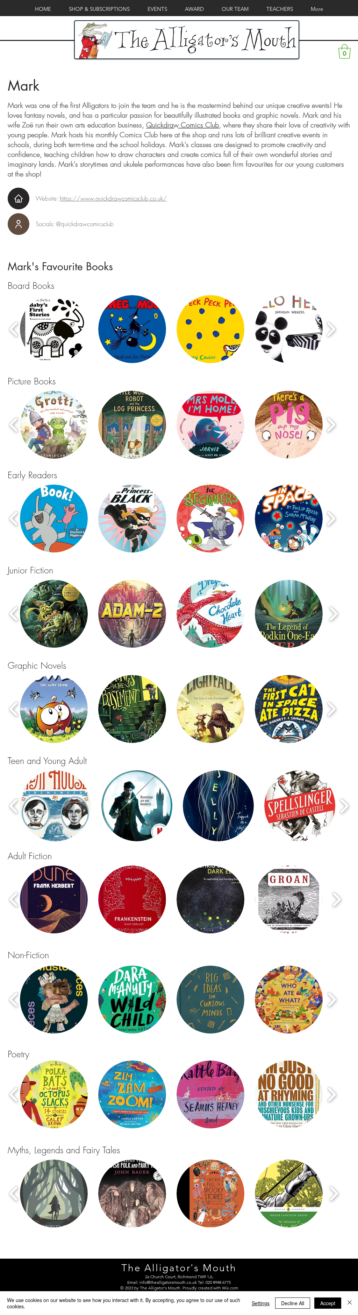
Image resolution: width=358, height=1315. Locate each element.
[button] (344, 51)
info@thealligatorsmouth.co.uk (168, 1282)
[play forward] (331, 329)
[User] (18, 224)
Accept (327, 1303)
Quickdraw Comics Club (182, 125)
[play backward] (14, 329)
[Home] (18, 198)
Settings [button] (261, 1303)
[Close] (349, 1303)
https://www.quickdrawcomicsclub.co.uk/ (113, 198)
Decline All (292, 1303)
